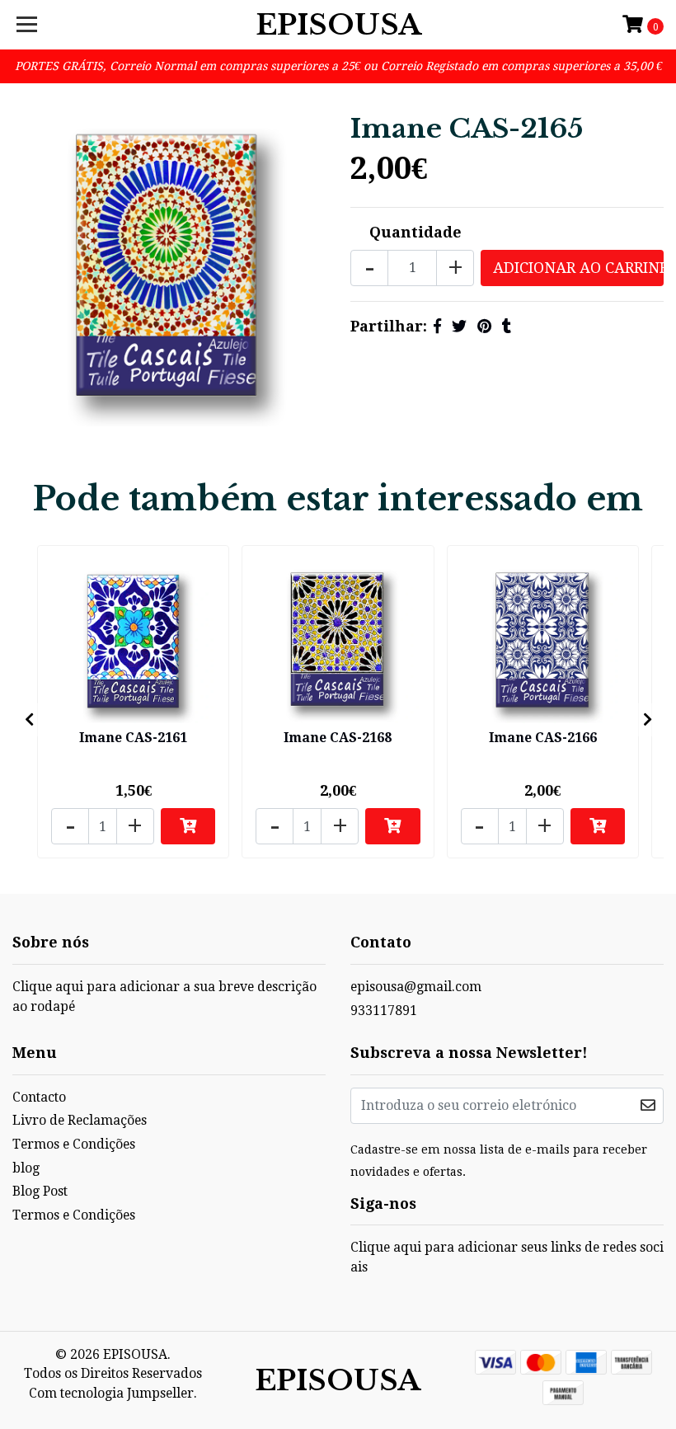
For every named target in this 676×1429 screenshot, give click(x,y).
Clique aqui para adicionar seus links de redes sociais (507, 1257)
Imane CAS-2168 (338, 737)
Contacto (39, 1097)
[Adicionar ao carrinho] (188, 826)
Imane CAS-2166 (543, 737)
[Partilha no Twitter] (459, 326)
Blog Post (40, 1191)
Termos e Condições (73, 1144)
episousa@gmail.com (415, 986)
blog (26, 1168)
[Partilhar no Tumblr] (506, 326)
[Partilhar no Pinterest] (484, 326)
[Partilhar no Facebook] (437, 326)
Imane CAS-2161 (133, 737)
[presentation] (28, 719)
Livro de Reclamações (79, 1120)
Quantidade (415, 232)
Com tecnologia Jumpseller (111, 1393)
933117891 (383, 1010)
